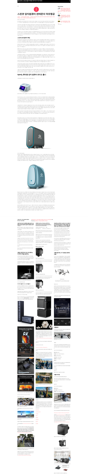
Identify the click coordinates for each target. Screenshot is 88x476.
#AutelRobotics (19, 432)
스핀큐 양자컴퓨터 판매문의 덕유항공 (36, 14)
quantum (45, 16)
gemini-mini (41, 16)
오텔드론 (18, 16)
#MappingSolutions (45, 347)
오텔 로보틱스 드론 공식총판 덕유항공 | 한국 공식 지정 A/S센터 (41, 219)
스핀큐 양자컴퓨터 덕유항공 (25, 16)
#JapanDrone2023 (38, 347)
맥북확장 (37, 417)
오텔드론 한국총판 (28, 17)
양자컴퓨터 (24, 17)
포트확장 (37, 423)
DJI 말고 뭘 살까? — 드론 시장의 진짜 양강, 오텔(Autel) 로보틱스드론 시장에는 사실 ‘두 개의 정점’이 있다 (64, 16)
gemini (38, 16)
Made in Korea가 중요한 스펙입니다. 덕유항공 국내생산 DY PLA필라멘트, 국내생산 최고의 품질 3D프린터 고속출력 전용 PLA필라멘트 (64, 10)
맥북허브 (37, 421)
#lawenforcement (30, 432)
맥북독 (36, 415)
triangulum (50, 16)
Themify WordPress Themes (43, 220)
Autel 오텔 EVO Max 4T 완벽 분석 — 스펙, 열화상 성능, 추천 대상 (64, 22)
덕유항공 (18, 17)
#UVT (21, 432)
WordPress (36, 220)
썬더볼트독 (37, 419)
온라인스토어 (34, 17)
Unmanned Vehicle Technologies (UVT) (27, 423)
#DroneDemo (23, 432)
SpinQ (48, 16)
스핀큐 (21, 17)
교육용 (54, 16)
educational (35, 16)
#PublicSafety (26, 432)
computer (31, 16)
